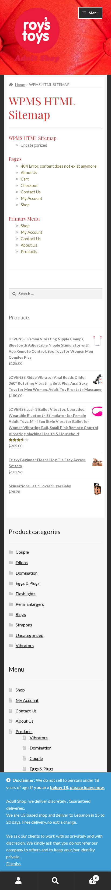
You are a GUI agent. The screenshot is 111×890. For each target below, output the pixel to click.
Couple (22, 551)
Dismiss (13, 863)
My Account (31, 198)
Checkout (29, 185)
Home (20, 84)
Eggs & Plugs (28, 583)
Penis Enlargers (30, 604)
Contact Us (31, 191)
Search (55, 881)
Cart (25, 178)
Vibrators (25, 645)
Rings (21, 614)
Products (29, 251)
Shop (25, 204)
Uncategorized (29, 635)
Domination (26, 572)
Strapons (24, 624)
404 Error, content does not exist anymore (58, 166)
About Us (29, 172)
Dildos (22, 562)
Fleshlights (26, 593)
